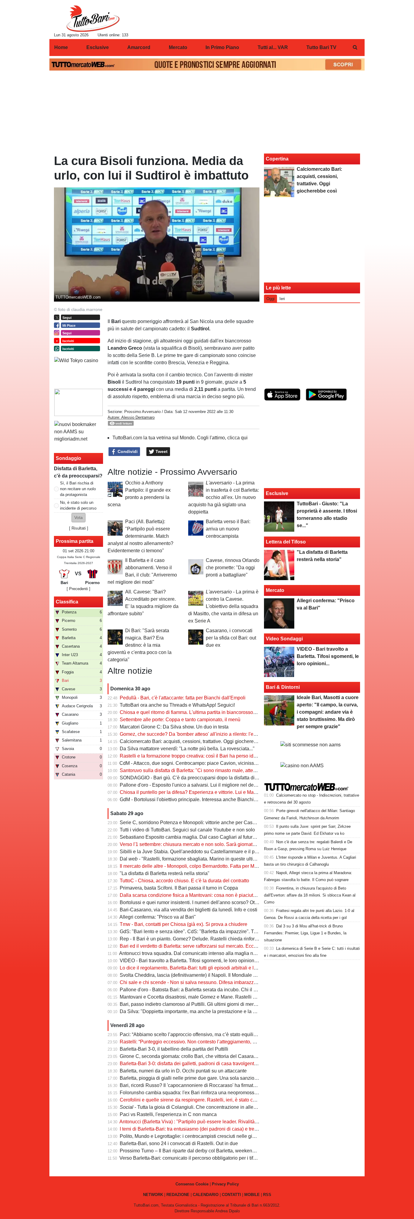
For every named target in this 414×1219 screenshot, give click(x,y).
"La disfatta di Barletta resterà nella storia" (164, 873)
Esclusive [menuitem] (97, 47)
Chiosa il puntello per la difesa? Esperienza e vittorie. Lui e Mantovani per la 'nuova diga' (215, 792)
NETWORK (153, 1194)
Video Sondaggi (284, 638)
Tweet (161, 451)
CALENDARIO (206, 1194)
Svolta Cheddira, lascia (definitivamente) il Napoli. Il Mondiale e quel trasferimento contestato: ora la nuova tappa (240, 975)
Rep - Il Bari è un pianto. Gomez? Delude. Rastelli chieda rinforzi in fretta (197, 938)
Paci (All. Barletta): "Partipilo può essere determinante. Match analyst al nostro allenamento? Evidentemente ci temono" (140, 536)
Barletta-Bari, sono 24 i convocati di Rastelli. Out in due (179, 1143)
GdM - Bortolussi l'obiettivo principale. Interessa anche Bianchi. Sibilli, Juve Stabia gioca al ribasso (225, 799)
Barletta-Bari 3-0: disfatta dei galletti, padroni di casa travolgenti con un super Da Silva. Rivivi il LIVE (227, 1063)
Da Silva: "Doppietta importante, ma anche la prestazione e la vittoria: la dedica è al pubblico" (220, 1011)
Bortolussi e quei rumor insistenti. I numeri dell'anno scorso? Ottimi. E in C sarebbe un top (215, 902)
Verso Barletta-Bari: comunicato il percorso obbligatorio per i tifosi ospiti (195, 1158)
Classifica (67, 601)
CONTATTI (231, 1194)
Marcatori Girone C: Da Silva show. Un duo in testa (174, 726)
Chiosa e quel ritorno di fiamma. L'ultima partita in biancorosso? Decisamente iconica (211, 712)
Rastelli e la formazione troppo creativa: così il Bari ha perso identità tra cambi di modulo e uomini (224, 755)
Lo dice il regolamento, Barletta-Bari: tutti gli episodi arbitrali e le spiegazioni (201, 967)
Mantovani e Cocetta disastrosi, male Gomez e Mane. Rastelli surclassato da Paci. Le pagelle (220, 996)
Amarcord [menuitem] (138, 47)
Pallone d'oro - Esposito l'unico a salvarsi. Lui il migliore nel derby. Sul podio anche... (210, 785)
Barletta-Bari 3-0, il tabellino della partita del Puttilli (174, 1049)
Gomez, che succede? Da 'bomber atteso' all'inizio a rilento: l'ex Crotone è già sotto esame (216, 734)
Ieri (282, 298)
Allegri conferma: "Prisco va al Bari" (157, 917)
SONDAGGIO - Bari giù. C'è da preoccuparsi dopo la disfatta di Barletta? (197, 777)
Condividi (127, 451)
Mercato (275, 590)
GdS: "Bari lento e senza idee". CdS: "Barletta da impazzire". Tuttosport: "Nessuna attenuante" (221, 931)
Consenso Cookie (192, 1184)
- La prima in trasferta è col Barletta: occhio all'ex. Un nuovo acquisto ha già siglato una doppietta (223, 497)
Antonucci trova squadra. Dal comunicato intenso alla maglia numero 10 (196, 953)
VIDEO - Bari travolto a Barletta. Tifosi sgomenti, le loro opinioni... (189, 960)
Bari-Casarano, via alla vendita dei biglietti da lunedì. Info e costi (188, 909)
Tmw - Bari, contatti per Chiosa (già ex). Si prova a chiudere (183, 924)
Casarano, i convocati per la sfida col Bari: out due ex (231, 638)
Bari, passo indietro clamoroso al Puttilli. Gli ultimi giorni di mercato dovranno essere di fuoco (219, 1004)
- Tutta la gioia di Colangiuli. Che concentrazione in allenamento (196, 1107)
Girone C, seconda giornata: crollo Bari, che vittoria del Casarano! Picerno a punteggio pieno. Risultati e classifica (241, 1056)
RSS (267, 1194)
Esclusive (277, 493)
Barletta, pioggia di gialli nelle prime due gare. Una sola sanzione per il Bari (201, 1078)
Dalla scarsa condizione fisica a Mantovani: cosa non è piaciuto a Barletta (199, 895)
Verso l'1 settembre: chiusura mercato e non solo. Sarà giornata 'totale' (195, 844)
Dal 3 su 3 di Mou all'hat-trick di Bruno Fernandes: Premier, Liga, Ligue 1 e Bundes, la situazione (305, 933)
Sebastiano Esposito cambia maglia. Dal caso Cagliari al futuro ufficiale (196, 837)
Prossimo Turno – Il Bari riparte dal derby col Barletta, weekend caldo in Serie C (205, 1150)
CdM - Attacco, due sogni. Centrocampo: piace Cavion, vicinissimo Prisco (198, 763)
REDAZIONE (177, 1194)
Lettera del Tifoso (286, 541)
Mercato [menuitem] (178, 47)
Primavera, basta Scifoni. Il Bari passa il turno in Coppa (179, 887)
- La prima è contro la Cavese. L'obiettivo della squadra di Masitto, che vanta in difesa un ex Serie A (223, 606)
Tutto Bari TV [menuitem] (321, 47)
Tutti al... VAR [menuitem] (273, 47)
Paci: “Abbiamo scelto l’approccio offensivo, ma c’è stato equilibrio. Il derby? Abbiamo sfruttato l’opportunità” (235, 1034)
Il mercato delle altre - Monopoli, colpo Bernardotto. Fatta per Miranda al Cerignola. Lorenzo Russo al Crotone (237, 866)
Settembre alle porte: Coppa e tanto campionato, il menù (180, 719)
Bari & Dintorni (283, 687)
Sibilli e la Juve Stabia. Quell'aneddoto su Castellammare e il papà (191, 851)
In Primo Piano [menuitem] (222, 47)
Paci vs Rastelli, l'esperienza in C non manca (168, 1114)
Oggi (270, 298)
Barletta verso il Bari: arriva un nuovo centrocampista (228, 529)
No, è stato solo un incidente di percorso (78, 505)
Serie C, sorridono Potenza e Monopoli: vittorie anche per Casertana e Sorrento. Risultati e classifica (227, 822)
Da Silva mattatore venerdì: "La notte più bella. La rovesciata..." (187, 748)
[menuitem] (355, 47)
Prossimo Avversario (143, 411)
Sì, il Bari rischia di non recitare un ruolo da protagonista (78, 489)
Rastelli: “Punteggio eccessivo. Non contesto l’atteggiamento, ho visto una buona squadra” (217, 1041)
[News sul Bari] (93, 18)
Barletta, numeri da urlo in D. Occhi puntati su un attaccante (183, 1070)
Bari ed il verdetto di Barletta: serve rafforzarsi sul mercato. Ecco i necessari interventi (211, 946)
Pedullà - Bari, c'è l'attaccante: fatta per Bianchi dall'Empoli (182, 697)
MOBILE (252, 1194)
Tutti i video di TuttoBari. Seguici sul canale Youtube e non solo (187, 829)
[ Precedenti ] (78, 588)
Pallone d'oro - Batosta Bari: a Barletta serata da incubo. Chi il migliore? (196, 989)
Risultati (79, 528)
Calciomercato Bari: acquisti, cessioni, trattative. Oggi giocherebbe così (196, 741)
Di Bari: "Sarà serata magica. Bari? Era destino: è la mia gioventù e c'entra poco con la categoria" (140, 645)
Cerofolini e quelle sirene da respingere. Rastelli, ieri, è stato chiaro (192, 1099)
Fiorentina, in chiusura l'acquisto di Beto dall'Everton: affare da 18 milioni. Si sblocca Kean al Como (310, 895)
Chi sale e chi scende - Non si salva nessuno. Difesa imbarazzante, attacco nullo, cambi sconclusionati (230, 982)
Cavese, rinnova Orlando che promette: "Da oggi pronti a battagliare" (232, 567)
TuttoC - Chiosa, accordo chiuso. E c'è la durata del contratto (184, 880)
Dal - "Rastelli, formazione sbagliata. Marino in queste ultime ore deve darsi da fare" (214, 858)
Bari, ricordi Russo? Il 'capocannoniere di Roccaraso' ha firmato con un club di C (206, 1085)
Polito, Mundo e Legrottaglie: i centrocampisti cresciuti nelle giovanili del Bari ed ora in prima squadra (228, 1136)
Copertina (277, 158)
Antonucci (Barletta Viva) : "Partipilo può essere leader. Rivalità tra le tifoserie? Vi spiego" (215, 1121)
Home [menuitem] (61, 47)
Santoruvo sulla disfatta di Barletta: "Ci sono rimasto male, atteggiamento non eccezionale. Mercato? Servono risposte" (247, 770)
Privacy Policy (225, 1184)
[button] (78, 517)
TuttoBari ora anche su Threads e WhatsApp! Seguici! (177, 705)
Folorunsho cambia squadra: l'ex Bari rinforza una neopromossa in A (193, 1092)
